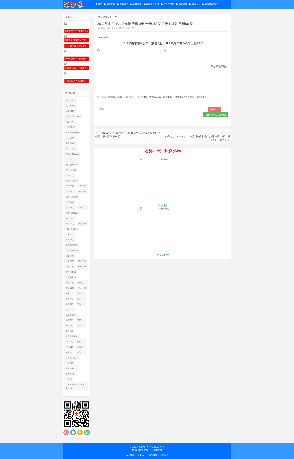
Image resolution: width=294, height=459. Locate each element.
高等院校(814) (72, 181)
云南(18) (69, 352)
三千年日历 (169, 4)
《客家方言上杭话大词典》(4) (75, 386)
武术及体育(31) (72, 336)
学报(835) (70, 175)
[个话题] (65, 392)
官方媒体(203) (72, 250)
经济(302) (70, 224)
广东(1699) (70, 138)
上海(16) (69, 363)
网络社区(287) (72, 229)
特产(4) (69, 379)
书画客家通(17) (72, 358)
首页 (100, 4)
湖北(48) (69, 325)
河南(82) (80, 293)
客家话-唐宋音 (212, 4)
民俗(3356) (70, 111)
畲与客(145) (71, 272)
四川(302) (70, 218)
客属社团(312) (72, 213)
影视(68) (69, 304)
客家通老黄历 (152, 4)
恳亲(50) (80, 320)
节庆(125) (70, 288)
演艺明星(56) (71, 315)
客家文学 (196, 4)
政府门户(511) (72, 197)
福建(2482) (70, 122)
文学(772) (82, 186)
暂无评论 (126, 28)
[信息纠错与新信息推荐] (215, 114)
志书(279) (70, 234)
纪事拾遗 (124, 4)
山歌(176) (70, 267)
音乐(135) (70, 283)
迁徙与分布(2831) (73, 116)
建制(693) (82, 191)
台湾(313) (82, 208)
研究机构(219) (72, 245)
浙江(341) (70, 208)
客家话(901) (71, 170)
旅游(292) (82, 224)
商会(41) (69, 331)
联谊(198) (70, 256)
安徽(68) (80, 304)
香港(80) (69, 299)
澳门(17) (80, 352)
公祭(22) (69, 347)
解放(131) (82, 283)
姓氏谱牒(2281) (72, 132)
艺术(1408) (70, 143)
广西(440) (70, 202)
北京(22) (80, 347)
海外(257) (70, 240)
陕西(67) (69, 309)
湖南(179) (82, 261)
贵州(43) (80, 325)
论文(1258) (70, 149)
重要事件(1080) (72, 154)
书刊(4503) (70, 100)
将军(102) (82, 288)
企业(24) (69, 342)
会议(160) (82, 267)
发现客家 (137, 4)
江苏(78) (80, 299)
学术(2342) (70, 127)
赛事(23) (80, 342)
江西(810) (70, 186)
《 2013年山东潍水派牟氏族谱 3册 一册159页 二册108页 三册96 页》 (172, 97)
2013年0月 (105, 28)
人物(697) (70, 191)
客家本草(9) (70, 374)
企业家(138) (71, 277)
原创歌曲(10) (71, 368)
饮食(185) (70, 261)
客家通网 (183, 4)
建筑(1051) (70, 159)
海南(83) (69, 293)
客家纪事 (111, 4)
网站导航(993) (72, 165)
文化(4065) (70, 106)
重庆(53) (69, 320)
